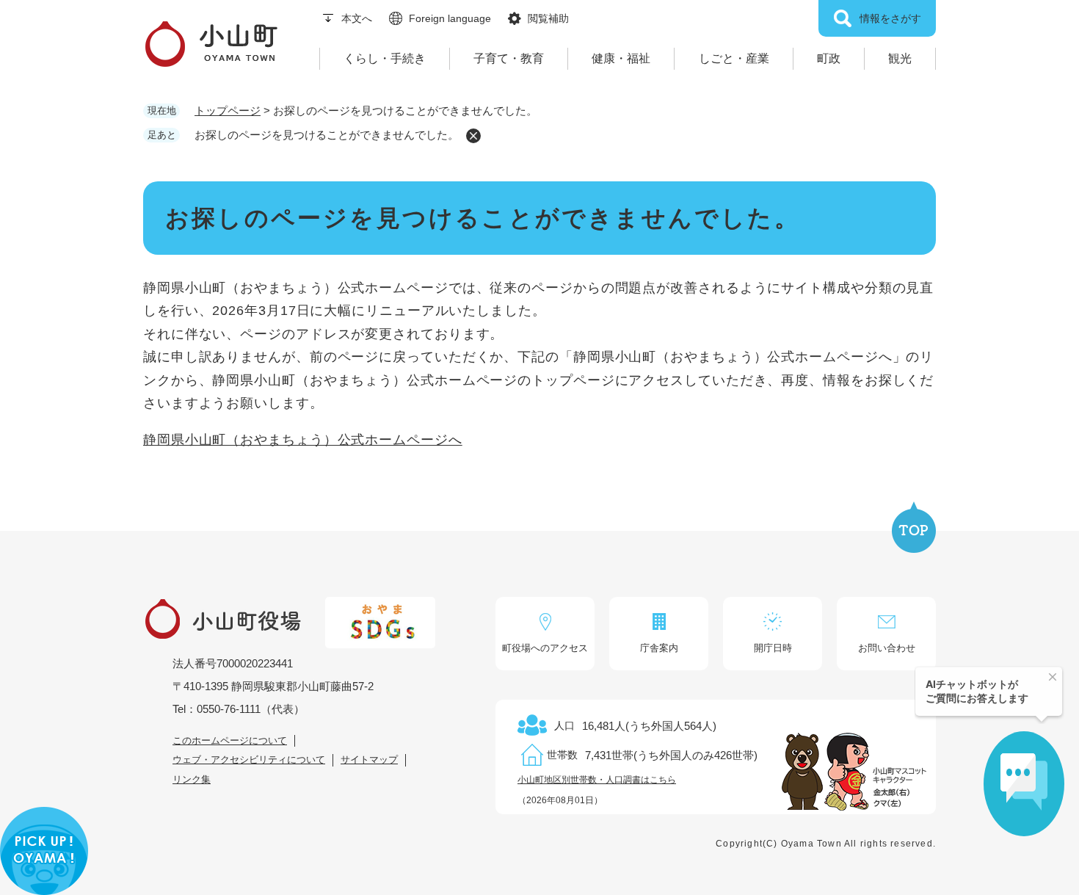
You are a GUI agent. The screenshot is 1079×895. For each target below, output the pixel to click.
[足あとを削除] (473, 136)
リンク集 (191, 779)
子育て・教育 (508, 58)
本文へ (356, 18)
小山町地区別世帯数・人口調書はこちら (596, 780)
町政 (828, 58)
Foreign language (450, 18)
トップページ (228, 110)
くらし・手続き (385, 58)
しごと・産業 (734, 58)
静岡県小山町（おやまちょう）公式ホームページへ (302, 439)
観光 (900, 58)
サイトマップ (369, 759)
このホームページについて (229, 740)
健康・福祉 (621, 58)
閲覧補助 (548, 18)
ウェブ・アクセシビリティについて (248, 759)
